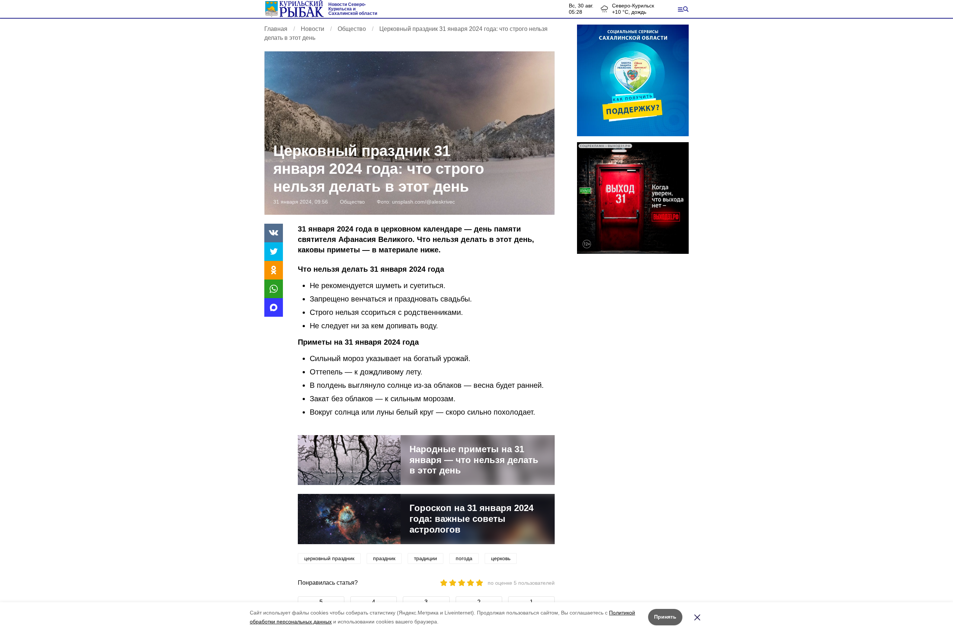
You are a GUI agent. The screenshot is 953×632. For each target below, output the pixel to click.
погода (464, 558)
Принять (665, 617)
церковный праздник (329, 558)
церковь (500, 558)
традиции (425, 558)
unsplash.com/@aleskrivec (423, 202)
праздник (384, 558)
